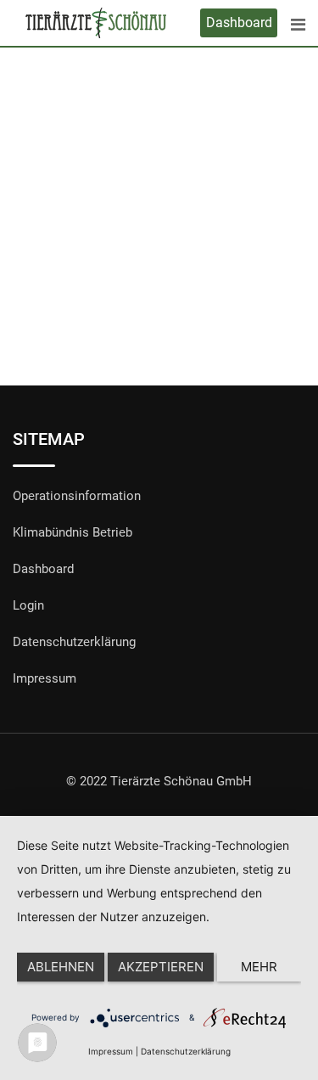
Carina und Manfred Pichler (159, 276)
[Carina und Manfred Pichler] (159, 170)
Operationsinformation (77, 495)
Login (28, 605)
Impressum (44, 678)
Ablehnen (60, 967)
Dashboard (239, 22)
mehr (259, 967)
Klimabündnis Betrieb (72, 532)
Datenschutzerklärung (74, 642)
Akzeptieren (161, 967)
